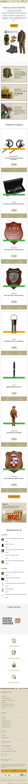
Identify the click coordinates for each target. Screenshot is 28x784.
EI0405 (14, 339)
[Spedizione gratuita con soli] (7, 93)
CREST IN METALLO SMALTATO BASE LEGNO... (14, 549)
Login (3, 735)
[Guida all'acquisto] (14, 641)
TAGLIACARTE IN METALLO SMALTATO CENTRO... (15, 583)
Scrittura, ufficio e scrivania (8, 704)
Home (3, 716)
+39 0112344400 (6, 746)
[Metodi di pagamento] (14, 665)
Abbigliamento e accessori (8, 706)
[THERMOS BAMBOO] (2, 590)
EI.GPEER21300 (14, 431)
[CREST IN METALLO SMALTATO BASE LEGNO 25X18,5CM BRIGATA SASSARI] (14, 233)
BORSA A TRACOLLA (9, 544)
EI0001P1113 (14, 293)
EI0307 (14, 385)
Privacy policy (11, 783)
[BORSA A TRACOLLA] (2, 545)
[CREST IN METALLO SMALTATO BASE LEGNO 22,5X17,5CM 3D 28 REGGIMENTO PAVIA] (2, 562)
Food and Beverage (6, 698)
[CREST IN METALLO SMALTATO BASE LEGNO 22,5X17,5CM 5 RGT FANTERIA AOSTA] (2, 573)
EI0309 (14, 202)
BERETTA (17, 69)
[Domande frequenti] (14, 677)
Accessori (4, 696)
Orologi (3, 702)
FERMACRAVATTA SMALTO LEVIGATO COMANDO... (15, 594)
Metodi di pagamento (14, 670)
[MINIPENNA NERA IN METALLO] (14, 370)
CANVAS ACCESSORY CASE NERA (12, 577)
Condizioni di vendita (14, 658)
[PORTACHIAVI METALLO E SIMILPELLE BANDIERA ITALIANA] (14, 324)
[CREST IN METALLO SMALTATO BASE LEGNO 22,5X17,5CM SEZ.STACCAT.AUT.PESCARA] (2, 551)
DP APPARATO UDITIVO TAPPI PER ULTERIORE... (14, 159)
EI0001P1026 (14, 476)
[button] (14, 1)
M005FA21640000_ (14, 156)
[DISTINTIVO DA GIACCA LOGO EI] (2, 556)
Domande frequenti (14, 682)
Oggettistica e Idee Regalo (8, 700)
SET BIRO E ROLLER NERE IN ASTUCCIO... (14, 204)
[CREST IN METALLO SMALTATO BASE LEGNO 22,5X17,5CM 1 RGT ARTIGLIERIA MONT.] (14, 462)
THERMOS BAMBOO (9, 589)
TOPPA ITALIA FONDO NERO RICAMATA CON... (14, 538)
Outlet (3, 708)
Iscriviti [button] (14, 770)
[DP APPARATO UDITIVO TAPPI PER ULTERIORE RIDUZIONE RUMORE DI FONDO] (14, 141)
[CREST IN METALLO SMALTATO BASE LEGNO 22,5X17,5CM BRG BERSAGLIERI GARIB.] (14, 279)
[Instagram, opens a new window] (5, 755)
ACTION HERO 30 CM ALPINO (14, 432)
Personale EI (18, 107)
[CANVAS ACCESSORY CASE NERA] (2, 579)
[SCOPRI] (7, 74)
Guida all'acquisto (14, 646)
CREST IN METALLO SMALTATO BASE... (14, 249)
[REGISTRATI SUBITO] (7, 111)
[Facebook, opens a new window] (2, 755)
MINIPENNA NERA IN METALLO (14, 387)
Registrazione (5, 737)
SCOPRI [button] (13, 25)
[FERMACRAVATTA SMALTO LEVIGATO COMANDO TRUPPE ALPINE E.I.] (2, 595)
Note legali (24, 783)
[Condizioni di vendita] (14, 653)
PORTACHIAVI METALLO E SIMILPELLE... (14, 341)
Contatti (4, 718)
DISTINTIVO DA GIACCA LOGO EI (12, 555)
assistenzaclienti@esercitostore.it (8, 751)
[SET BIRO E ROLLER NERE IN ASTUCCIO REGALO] (14, 187)
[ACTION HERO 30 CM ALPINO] (14, 416)
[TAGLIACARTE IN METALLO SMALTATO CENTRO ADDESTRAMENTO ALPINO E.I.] (2, 584)
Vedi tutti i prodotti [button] (14, 496)
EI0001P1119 (14, 248)
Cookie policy (18, 783)
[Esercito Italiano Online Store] (3, 1)
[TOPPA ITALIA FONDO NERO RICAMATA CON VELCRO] (2, 539)
